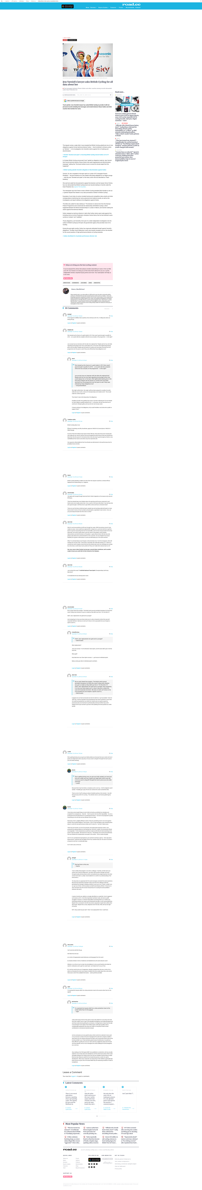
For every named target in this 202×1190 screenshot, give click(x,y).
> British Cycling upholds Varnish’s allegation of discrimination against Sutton (84, 170)
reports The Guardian (80, 187)
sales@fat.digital (132, 1163)
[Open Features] (117, 8)
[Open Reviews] (96, 8)
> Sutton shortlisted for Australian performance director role (80, 236)
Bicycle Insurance (80, 1167)
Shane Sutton (97, 282)
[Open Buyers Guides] (108, 8)
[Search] (1, 1)
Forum (77, 1158)
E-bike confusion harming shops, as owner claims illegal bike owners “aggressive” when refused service (72, 1140)
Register (74, 323)
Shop (77, 1166)
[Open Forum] (124, 8)
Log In (69, 323)
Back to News (67, 37)
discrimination (75, 282)
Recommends (79, 1164)
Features (65, 1166)
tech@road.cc (125, 1161)
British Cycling (67, 282)
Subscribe (68, 278)
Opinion (78, 1160)
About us (65, 1158)
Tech (64, 1167)
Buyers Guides (66, 1164)
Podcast (78, 1162)
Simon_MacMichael (78, 289)
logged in (74, 1076)
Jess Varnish (83, 282)
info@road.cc (127, 1159)
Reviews (65, 1162)
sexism (90, 282)
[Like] (109, 316)
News (64, 1160)
